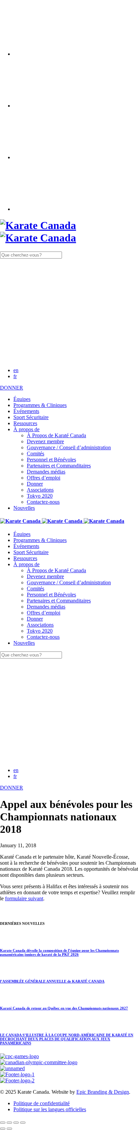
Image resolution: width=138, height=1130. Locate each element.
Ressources (25, 423)
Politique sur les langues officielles (49, 1109)
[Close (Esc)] (2, 1123)
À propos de (26, 429)
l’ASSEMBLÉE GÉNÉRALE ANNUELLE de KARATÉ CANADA (52, 981)
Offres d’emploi (43, 478)
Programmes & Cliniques (40, 405)
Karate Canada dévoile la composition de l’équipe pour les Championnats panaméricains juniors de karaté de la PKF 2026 (59, 952)
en (15, 370)
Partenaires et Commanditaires (59, 465)
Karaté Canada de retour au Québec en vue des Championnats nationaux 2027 (64, 1008)
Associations (40, 490)
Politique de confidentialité (41, 1103)
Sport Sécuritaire (31, 417)
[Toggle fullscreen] (16, 1123)
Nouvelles (24, 508)
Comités (35, 453)
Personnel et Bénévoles (51, 459)
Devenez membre (45, 441)
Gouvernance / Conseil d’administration (69, 447)
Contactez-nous (43, 502)
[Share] (9, 1123)
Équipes (21, 399)
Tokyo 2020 (40, 496)
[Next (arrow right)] (9, 1129)
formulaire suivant (24, 898)
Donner (35, 484)
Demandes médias (46, 471)
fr (15, 376)
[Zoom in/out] (22, 1123)
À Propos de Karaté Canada (56, 435)
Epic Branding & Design (102, 1092)
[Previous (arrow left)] (2, 1129)
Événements (26, 411)
